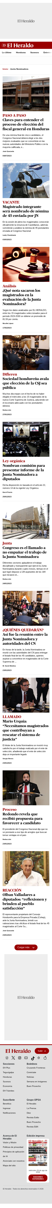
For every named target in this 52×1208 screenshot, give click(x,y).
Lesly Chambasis (9, 235)
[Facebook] (7, 1058)
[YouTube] (26, 1058)
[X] (13, 1058)
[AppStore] (45, 1058)
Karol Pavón (7, 492)
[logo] (17, 1051)
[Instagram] (19, 1058)
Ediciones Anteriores (38, 1178)
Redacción (7, 410)
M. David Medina (9, 666)
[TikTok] (32, 1058)
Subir (40, 1051)
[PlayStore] (38, 1058)
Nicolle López (8, 323)
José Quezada (8, 151)
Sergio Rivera (8, 759)
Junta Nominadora (19, 69)
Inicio (5, 69)
